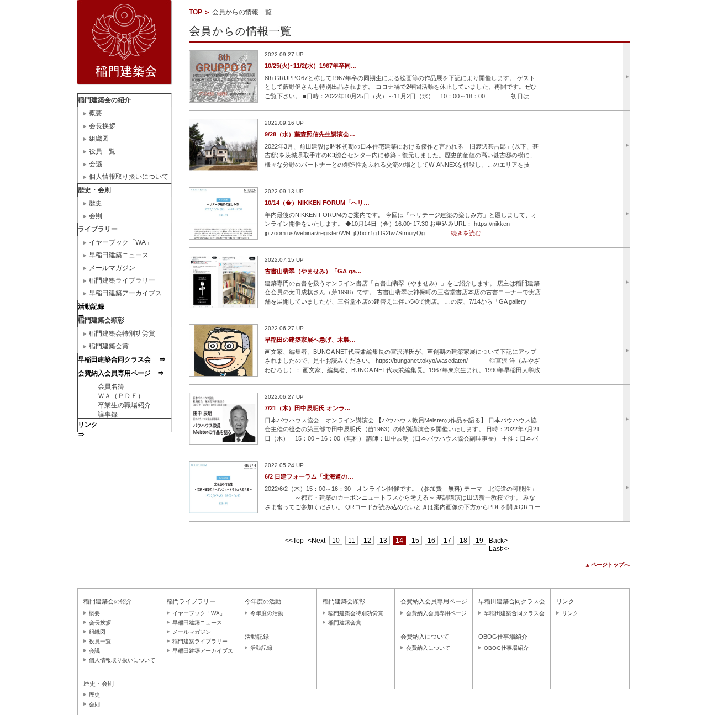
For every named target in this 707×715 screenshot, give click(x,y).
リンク (570, 613)
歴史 (95, 203)
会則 (95, 216)
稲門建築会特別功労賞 (122, 333)
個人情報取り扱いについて (128, 177)
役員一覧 (102, 151)
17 (447, 540)
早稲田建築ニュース (119, 255)
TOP (195, 12)
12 (367, 540)
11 (351, 540)
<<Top (294, 540)
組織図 (99, 138)
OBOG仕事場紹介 (506, 648)
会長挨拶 (102, 126)
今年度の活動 (266, 613)
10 (336, 540)
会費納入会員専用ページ (436, 613)
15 (415, 540)
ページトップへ (610, 565)
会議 (95, 164)
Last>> (499, 549)
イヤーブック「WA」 (120, 242)
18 (463, 540)
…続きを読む (463, 233)
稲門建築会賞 (109, 346)
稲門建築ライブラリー (122, 280)
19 (479, 540)
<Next (316, 540)
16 (431, 540)
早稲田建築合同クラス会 (514, 613)
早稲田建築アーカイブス (125, 293)
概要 (95, 113)
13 (383, 540)
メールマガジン (112, 268)
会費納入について (428, 648)
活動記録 (261, 648)
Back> (498, 540)
